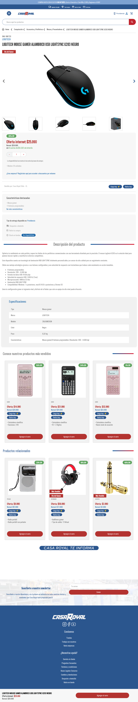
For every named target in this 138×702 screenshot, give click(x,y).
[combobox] (69, 22)
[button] (9, 13)
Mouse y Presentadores (55, 29)
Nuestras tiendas (78, 7)
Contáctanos (88, 7)
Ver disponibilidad (28, 235)
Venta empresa (67, 7)
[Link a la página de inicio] (6, 29)
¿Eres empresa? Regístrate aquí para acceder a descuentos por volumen (30, 173)
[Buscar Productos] (132, 22)
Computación (18, 29)
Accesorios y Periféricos (35, 29)
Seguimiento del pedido (55, 7)
